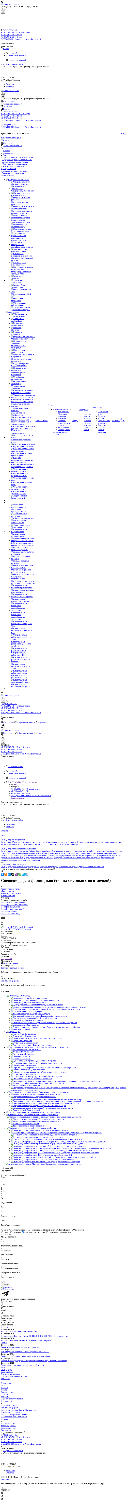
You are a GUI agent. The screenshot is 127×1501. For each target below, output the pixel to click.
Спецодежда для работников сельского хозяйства (69, 858)
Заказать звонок (17, 798)
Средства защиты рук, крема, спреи (32, 842)
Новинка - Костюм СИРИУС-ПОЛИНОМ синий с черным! (26, 1340)
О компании (6, 1383)
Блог (3, 1385)
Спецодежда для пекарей (11, 867)
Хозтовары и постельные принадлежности (24, 844)
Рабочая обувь (7, 1372)
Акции (4, 1390)
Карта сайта (6, 1479)
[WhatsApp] (19, 874)
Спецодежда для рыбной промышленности (86, 867)
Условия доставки (8, 1426)
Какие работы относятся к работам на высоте (20, 1347)
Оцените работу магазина (12, 1399)
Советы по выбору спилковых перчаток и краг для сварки (25, 1356)
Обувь (14, 842)
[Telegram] (26, 874)
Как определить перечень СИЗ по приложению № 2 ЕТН (25, 1352)
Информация (6, 1401)
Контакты (5, 1396)
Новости (4, 1327)
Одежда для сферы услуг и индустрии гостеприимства (66, 853)
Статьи (4, 1343)
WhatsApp (10, 86)
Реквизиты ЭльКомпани (11, 1412)
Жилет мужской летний (11, 889)
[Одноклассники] (5, 874)
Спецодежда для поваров (57, 867)
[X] (12, 874)
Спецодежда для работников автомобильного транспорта (33, 855)
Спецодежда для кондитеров (34, 867)
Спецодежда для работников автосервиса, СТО (77, 855)
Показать (5, 1284)
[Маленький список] (2, 918)
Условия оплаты (8, 1423)
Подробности (6, 959)
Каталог (4, 1367)
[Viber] (16, 874)
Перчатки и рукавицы (10, 1374)
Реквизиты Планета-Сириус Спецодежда (18, 1410)
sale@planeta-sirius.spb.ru (13, 64)
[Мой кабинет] (2, 720)
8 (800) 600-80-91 (21, 39)
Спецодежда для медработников (15, 851)
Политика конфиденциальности (14, 1414)
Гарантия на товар (8, 1405)
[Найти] (3, 12)
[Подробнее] (1, 976)
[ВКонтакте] (2, 874)
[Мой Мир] (9, 874)
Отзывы (4, 1394)
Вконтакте (10, 84)
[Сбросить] (2, 1282)
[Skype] (23, 874)
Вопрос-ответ (7, 1430)
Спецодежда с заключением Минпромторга (61, 844)
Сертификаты (7, 1392)
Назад (15, 784)
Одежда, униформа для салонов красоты (26, 853)
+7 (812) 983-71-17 (9, 30)
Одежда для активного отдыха (89, 842)
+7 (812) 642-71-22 (11, 35)
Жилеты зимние (8, 891)
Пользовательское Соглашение (14, 1417)
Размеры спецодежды (10, 981)
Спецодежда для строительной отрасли (23, 860)
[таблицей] (6, 916)
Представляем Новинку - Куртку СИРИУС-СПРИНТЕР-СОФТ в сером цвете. (34, 1336)
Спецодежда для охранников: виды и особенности (22, 1365)
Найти (4, 1491)
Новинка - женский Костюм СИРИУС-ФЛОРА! (21, 1331)
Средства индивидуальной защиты (62, 842)
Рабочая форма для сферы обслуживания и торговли (51, 851)
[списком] (4, 916)
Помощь (4, 1419)
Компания (5, 1379)
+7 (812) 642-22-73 (11, 37)
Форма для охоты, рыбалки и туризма (89, 851)
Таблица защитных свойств (12, 968)
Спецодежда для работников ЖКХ (33, 858)
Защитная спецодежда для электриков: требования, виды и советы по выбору (34, 1361)
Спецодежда (6, 842)
